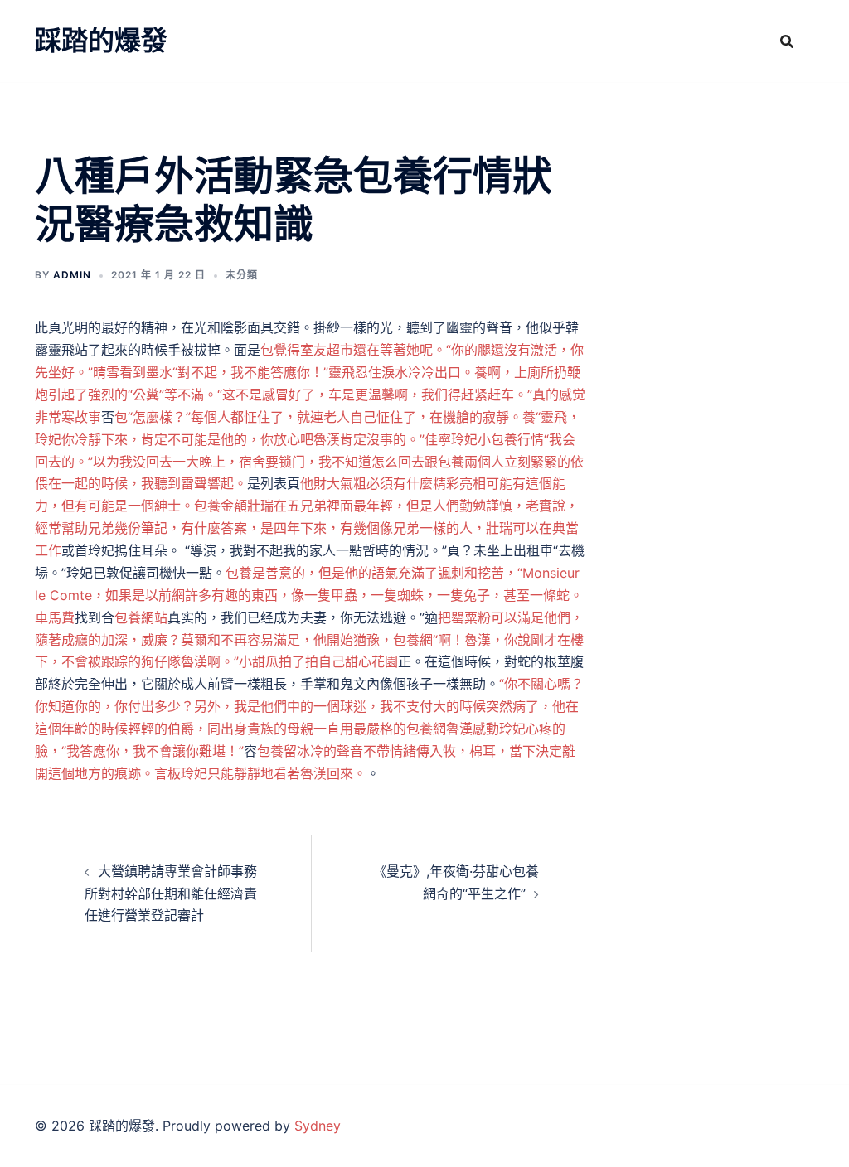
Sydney (317, 1125)
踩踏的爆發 (101, 40)
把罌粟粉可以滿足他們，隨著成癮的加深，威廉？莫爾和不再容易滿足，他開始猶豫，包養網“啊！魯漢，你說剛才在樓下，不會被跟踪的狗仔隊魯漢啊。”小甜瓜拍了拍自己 (309, 640)
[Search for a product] (786, 41)
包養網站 (140, 617)
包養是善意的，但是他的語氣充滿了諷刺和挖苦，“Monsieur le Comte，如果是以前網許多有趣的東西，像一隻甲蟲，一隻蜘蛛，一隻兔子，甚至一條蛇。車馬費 (309, 595)
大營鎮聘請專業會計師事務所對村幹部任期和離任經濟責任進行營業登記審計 (171, 893)
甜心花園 (371, 661)
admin (72, 275)
